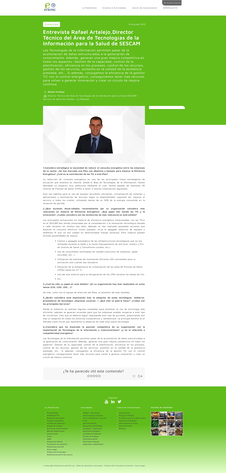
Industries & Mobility (128, 421)
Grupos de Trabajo (55, 426)
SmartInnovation (90, 439)
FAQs (49, 439)
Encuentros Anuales (91, 431)
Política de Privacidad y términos (118, 466)
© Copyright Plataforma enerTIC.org (58, 466)
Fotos (49, 436)
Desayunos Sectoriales (92, 426)
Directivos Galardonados (57, 429)
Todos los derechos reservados (89, 466)
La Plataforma (89, 8)
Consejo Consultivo (55, 421)
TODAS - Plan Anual (91, 413)
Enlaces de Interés (55, 442)
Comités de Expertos (56, 423)
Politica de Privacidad (56, 452)
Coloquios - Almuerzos (92, 429)
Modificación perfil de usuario (60, 455)
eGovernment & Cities (128, 423)
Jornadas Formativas (92, 434)
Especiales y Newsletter (93, 444)
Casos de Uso (124, 413)
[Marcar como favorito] (134, 376)
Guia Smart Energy (91, 442)
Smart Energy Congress (93, 415)
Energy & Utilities (126, 415)
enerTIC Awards (89, 423)
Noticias (122, 429)
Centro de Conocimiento (144, 8)
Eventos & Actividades (114, 8)
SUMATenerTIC (170, 8)
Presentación (52, 413)
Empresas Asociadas (55, 418)
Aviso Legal (52, 449)
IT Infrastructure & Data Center (132, 418)
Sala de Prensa (125, 426)
